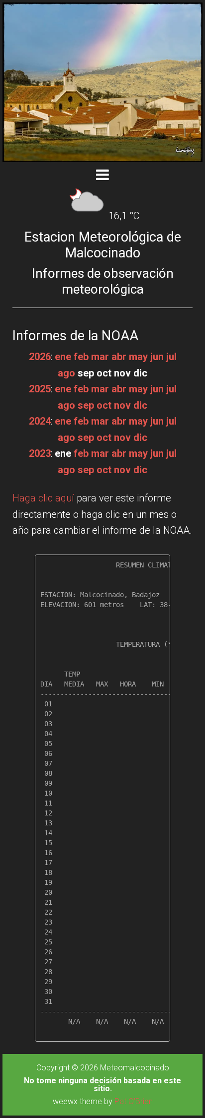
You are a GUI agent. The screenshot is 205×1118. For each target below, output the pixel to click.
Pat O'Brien (133, 1101)
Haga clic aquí (43, 498)
